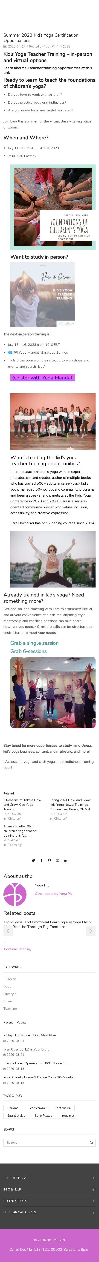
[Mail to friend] (57, 861)
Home (37, 7)
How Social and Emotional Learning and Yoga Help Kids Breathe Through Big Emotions (47, 924)
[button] (8, 931)
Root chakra (63, 1108)
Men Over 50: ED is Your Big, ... (26, 1049)
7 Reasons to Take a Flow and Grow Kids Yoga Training (22, 804)
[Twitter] (35, 861)
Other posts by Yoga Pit (53, 893)
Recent (8, 1022)
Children (60, 7)
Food (7, 986)
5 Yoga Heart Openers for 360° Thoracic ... (35, 1063)
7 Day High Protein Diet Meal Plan (29, 1035)
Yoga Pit (49, 47)
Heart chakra (36, 1108)
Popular (22, 1022)
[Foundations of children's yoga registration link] (53, 206)
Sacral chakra (16, 1116)
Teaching (10, 1008)
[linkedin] (64, 861)
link (6, 72)
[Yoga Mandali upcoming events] (42, 294)
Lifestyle (10, 993)
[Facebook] (42, 861)
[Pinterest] (49, 861)
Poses (8, 1001)
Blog (48, 7)
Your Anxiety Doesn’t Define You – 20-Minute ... (39, 1077)
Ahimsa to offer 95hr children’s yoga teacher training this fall (20, 831)
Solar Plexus (43, 1116)
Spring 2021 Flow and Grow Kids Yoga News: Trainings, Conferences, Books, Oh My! (70, 804)
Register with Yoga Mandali (42, 377)
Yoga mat (68, 1116)
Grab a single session (34, 643)
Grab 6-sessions (28, 651)
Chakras (12, 1108)
